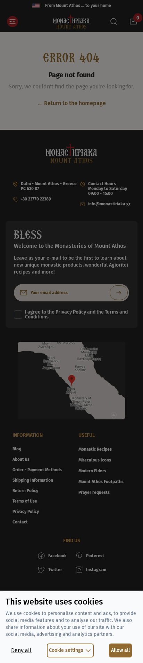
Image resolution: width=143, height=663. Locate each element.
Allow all (120, 650)
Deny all (21, 650)
